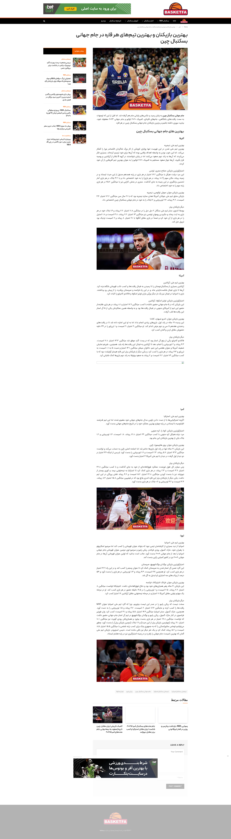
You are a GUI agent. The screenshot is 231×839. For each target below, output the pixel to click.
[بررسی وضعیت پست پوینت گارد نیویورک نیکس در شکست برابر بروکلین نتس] (79, 62)
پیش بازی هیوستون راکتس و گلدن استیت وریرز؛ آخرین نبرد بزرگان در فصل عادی (58, 97)
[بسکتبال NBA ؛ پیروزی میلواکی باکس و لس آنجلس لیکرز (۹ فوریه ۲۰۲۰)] (79, 110)
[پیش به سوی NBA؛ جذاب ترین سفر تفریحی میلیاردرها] (79, 125)
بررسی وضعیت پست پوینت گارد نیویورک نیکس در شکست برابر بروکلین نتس (59, 65)
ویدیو (103, 21)
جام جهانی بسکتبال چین (143, 692)
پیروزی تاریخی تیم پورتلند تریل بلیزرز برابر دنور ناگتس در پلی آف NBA (58, 142)
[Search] (44, 21)
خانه (174, 21)
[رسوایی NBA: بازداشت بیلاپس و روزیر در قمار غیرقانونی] (173, 714)
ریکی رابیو (129, 692)
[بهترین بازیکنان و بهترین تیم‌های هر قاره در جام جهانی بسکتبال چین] (140, 79)
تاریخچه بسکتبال (115, 21)
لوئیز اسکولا (119, 692)
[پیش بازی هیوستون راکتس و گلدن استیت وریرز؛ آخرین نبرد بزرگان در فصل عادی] (79, 94)
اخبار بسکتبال (148, 21)
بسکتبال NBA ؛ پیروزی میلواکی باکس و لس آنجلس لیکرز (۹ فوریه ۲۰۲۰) (58, 113)
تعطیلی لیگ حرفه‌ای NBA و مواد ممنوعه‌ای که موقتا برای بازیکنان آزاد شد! (58, 81)
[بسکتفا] (176, 9)
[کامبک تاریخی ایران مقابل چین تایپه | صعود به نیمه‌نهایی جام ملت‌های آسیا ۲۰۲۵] (107, 714)
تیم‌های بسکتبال (66, 59)
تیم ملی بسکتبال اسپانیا (179, 692)
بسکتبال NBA (164, 21)
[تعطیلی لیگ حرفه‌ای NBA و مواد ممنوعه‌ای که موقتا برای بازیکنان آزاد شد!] (79, 78)
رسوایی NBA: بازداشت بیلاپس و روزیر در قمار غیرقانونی (174, 728)
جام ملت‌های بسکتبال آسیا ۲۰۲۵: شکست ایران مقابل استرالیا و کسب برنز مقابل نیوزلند (140, 729)
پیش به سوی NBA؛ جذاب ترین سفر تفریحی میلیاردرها (57, 127)
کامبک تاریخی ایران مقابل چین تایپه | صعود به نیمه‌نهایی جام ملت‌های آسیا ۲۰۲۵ (109, 729)
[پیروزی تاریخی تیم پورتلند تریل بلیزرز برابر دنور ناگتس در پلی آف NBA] (79, 138)
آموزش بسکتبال (132, 21)
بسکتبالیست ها (66, 136)
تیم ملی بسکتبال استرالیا (161, 692)
